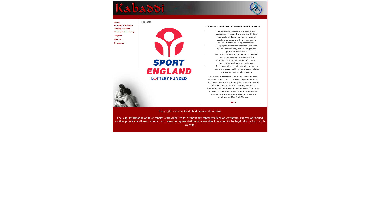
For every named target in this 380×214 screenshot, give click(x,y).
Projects (117, 36)
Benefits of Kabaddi (123, 25)
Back (233, 102)
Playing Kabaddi (121, 29)
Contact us (118, 43)
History (117, 39)
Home (116, 22)
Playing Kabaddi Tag (123, 32)
